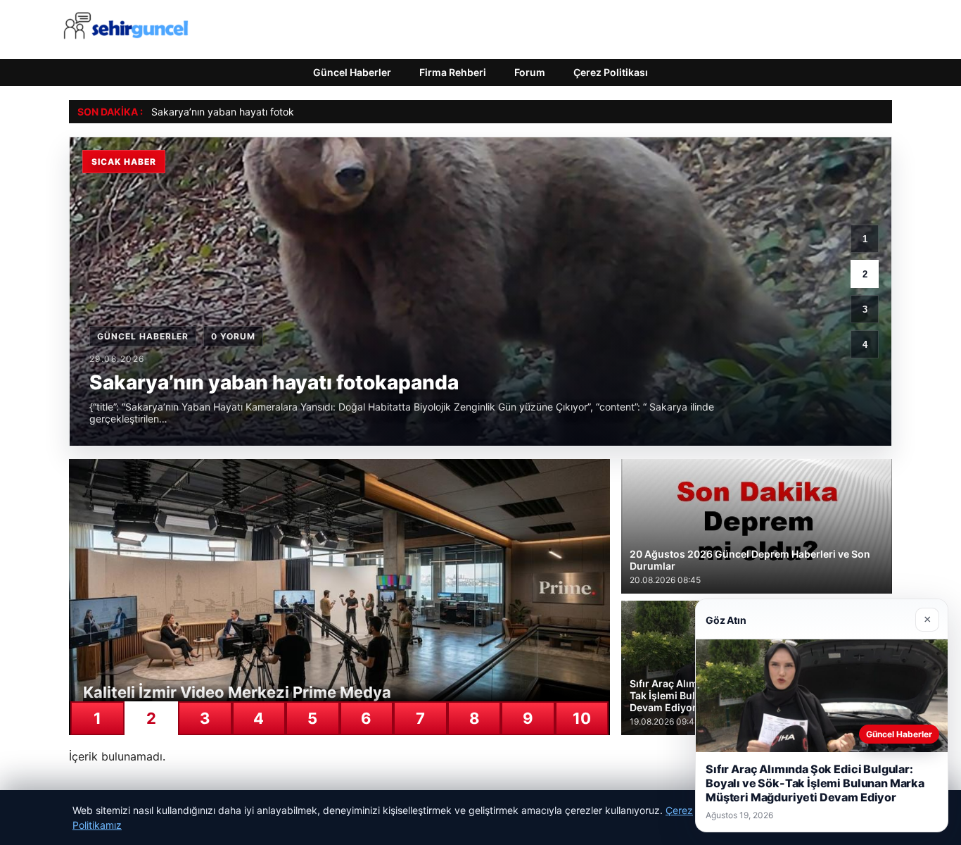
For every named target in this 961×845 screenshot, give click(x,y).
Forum (529, 72)
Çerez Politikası (610, 72)
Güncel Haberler (352, 72)
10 (582, 718)
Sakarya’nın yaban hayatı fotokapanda (240, 112)
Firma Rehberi (452, 72)
